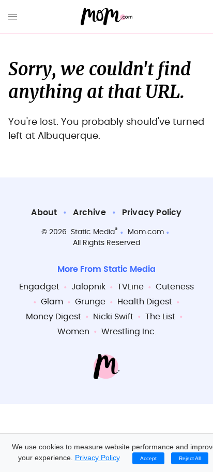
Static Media (93, 232)
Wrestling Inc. (128, 332)
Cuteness (175, 287)
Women (73, 332)
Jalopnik (88, 287)
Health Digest (144, 302)
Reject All (190, 458)
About (44, 212)
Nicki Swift (113, 317)
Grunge (90, 302)
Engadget (39, 287)
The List (160, 317)
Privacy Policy (152, 212)
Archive (89, 212)
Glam (52, 302)
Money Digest (53, 317)
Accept (148, 458)
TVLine (130, 287)
